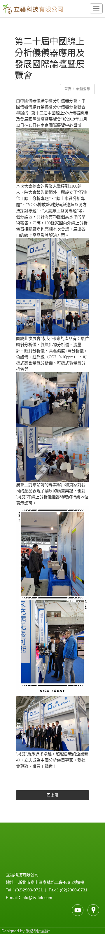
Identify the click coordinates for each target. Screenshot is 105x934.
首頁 (67, 89)
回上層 (52, 795)
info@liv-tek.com (37, 897)
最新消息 (83, 89)
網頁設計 (42, 930)
